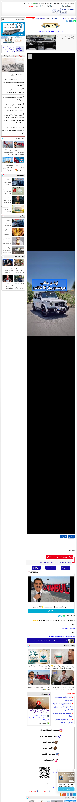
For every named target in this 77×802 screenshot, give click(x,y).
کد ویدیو (63, 536)
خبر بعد (64, 568)
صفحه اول (72, 3)
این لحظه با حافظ (48, 742)
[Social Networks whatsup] (64, 616)
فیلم (42, 6)
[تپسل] (28, 572)
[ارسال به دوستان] (54, 18)
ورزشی (69, 6)
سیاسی (28, 3)
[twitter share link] (67, 21)
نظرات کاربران (50, 568)
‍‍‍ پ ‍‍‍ (59, 18)
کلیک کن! (50, 611)
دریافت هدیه (66, 789)
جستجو (58, 3)
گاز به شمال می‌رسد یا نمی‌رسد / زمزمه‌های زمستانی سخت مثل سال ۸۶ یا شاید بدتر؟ (39, 718)
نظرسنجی (54, 3)
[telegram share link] (72, 21)
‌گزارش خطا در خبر (30, 18)
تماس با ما (67, 3)
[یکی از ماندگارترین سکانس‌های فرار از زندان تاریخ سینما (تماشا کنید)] (38, 703)
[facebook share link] (70, 21)
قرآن (49, 6)
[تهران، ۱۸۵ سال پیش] (13, 65)
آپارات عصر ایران (49, 760)
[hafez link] (50, 25)
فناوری (71, 18)
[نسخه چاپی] (52, 18)
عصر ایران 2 (37, 6)
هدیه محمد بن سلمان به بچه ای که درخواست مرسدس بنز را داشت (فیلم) (63, 707)
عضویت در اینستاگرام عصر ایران (49, 730)
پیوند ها (38, 3)
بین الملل (65, 6)
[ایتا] (61, 794)
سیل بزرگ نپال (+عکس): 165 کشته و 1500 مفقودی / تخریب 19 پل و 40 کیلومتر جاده (13, 82)
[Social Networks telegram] (59, 616)
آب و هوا (49, 3)
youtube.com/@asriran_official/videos (62, 637)
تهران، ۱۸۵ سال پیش (16, 75)
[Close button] (74, 770)
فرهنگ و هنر (59, 6)
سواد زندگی (33, 3)
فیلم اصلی (71, 542)
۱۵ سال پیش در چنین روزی (48, 736)
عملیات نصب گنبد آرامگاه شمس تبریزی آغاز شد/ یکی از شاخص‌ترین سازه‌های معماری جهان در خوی (14, 107)
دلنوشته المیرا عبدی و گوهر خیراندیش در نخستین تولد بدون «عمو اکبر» (13, 130)
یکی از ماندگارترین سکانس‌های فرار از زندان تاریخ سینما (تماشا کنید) (39, 711)
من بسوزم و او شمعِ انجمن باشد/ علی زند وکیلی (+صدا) (9, 49)
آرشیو (62, 3)
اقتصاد (24, 3)
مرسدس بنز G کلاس (56, 788)
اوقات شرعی (43, 3)
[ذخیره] (55, 18)
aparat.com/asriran (68, 629)
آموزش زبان (31, 6)
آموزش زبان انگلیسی (48, 754)
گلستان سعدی (47, 748)
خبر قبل (37, 568)
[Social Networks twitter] (61, 616)
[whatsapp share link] (74, 21)
